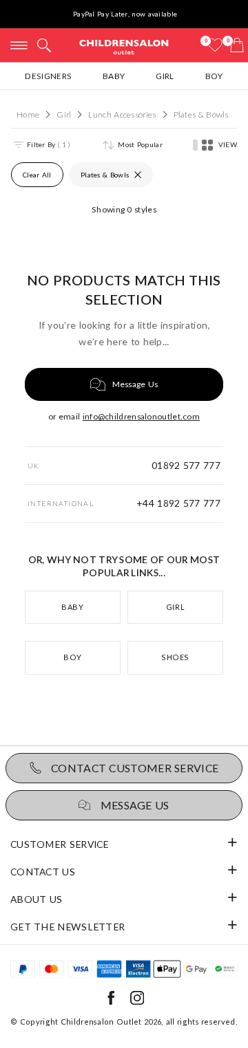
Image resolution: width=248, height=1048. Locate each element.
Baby (114, 76)
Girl (165, 76)
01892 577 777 (186, 465)
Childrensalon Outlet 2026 (111, 1021)
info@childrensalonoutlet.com (141, 416)
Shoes (175, 657)
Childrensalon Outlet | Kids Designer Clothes (124, 46)
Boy (214, 76)
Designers (48, 76)
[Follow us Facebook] (111, 1001)
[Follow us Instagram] (137, 1001)
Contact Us (42, 871)
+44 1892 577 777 (178, 503)
